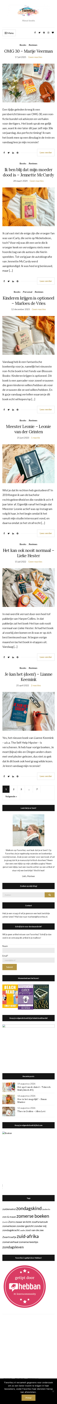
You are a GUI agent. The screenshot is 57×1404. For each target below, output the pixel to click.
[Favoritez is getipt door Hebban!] (24, 1286)
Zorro (11, 1221)
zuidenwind (9, 1209)
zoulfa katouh (40, 1221)
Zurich (5, 1222)
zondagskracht (11, 1230)
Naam (5, 946)
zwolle (22, 1230)
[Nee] (53, 1391)
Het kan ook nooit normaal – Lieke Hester (28, 553)
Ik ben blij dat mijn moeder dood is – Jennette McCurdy (28, 172)
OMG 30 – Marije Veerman (28, 51)
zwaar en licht (23, 1221)
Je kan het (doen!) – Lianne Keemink (28, 677)
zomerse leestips (28, 1241)
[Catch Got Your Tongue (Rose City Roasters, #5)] (25, 996)
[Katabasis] (41, 996)
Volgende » (11, 796)
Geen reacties (35, 57)
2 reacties (36, 685)
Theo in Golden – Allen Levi (31, 1111)
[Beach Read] (10, 996)
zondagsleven (13, 1247)
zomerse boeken (32, 1216)
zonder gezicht (25, 1225)
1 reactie (35, 437)
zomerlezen (9, 1225)
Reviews (33, 45)
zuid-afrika (28, 1236)
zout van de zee (34, 1230)
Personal (27, 291)
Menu (10, 32)
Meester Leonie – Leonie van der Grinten (28, 429)
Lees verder (46, 152)
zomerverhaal (10, 1241)
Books (23, 45)
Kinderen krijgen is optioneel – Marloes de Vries (28, 300)
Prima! (28, 1398)
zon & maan (9, 1216)
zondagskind (29, 1208)
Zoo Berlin (46, 1209)
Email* (5, 956)
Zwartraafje (9, 1236)
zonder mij (40, 1225)
